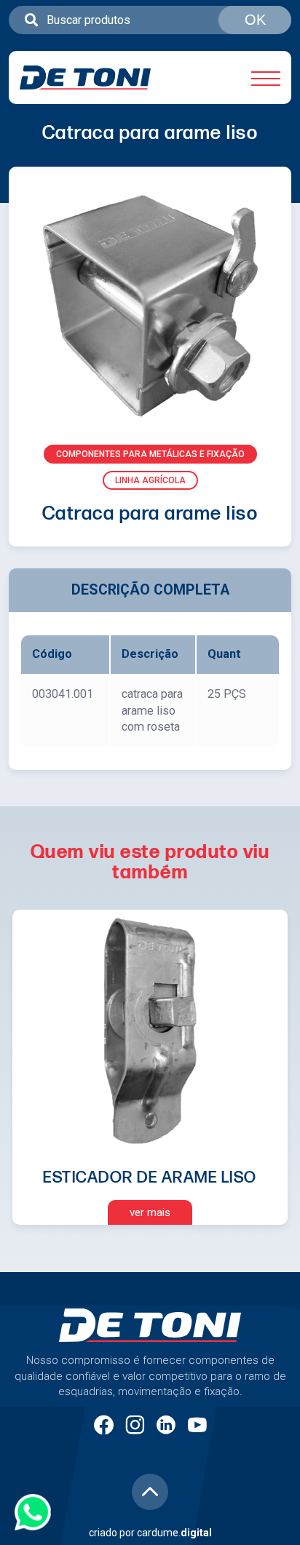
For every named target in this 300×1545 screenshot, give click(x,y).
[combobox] (150, 20)
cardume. (174, 1532)
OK (255, 20)
